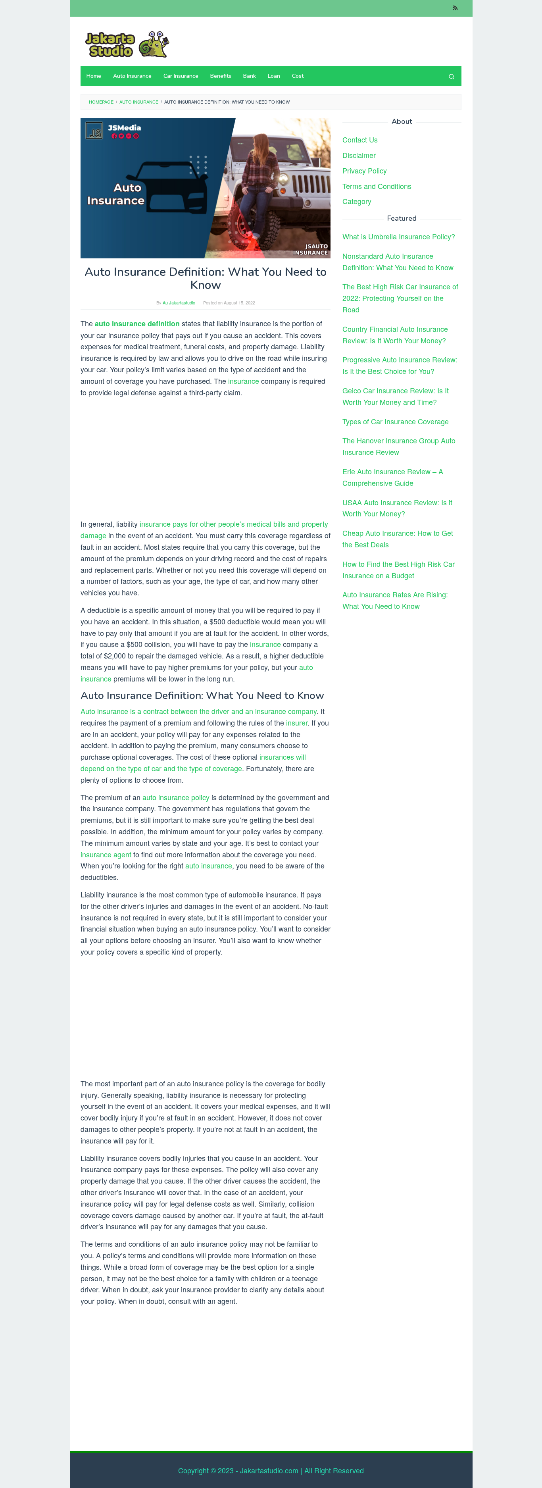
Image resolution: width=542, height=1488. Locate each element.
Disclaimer (359, 154)
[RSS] (455, 8)
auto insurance (208, 865)
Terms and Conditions (376, 185)
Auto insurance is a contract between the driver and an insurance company (199, 711)
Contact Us (360, 139)
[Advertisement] (206, 459)
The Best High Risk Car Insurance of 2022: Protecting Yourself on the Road (400, 297)
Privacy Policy (364, 170)
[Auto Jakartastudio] (126, 43)
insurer (297, 722)
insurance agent (106, 854)
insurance (243, 380)
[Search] (451, 76)
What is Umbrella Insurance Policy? (398, 236)
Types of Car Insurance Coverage (395, 421)
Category (356, 201)
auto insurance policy (175, 797)
